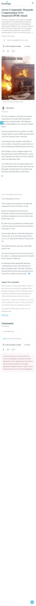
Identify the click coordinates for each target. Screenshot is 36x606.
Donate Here (4, 315)
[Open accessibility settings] (32, 602)
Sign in (5, 338)
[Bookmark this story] (8, 51)
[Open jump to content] (1, 123)
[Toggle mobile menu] (33, 3)
